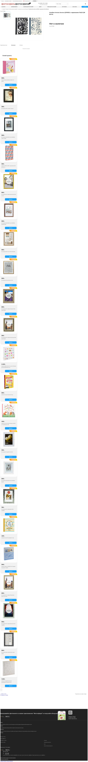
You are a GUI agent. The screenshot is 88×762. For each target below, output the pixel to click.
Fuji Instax (3, 6)
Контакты (1, 731)
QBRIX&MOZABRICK (14, 6)
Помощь (45, 740)
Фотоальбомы (5, 727)
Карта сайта (30, 731)
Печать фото (2, 724)
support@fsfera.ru (3, 738)
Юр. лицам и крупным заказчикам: (23, 755)
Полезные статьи (9, 731)
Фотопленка (64, 6)
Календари (22, 724)
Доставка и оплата (3, 740)
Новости (6, 731)
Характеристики (3, 45)
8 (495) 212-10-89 (42, 3)
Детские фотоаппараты (17, 727)
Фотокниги (5, 724)
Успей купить (7, 55)
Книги (40, 6)
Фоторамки (8, 727)
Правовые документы (47, 742)
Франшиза (13, 731)
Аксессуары (75, 6)
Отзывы (21, 45)
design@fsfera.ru (16, 755)
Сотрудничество (17, 731)
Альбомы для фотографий (28, 6)
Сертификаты (26, 724)
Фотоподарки (19, 724)
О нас (4, 731)
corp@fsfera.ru (30, 755)
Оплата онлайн (2, 742)
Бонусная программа (23, 731)
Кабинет (11, 761)
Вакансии (27, 731)
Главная (1, 761)
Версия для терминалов (4, 759)
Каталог (4, 761)
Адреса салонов (34, 731)
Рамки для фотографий (51, 6)
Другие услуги (30, 724)
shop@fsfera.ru (43, 755)
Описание (13, 45)
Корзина (8, 761)
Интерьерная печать (14, 724)
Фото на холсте (9, 724)
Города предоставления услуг (36, 755)
